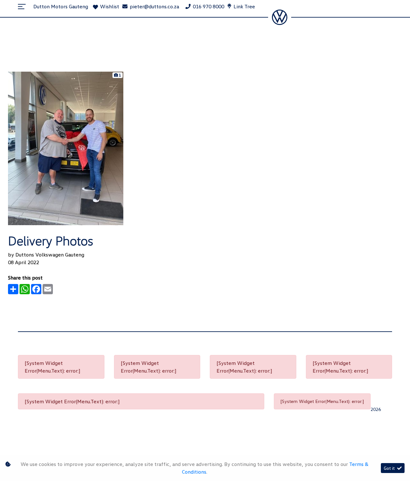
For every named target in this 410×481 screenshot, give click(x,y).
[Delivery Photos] (65, 148)
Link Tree (243, 6)
